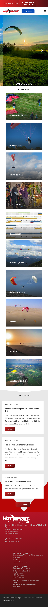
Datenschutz (6, 601)
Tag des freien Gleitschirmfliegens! (19, 445)
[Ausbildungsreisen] (24, 253)
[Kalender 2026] (24, 225)
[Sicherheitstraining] (24, 283)
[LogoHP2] (11, 11)
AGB (12, 601)
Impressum (38, 598)
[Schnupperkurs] (24, 136)
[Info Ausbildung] (24, 166)
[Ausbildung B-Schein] (24, 372)
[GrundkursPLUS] (24, 106)
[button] (45, 11)
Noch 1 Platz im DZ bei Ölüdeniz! (18, 482)
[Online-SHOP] (24, 195)
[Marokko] (24, 342)
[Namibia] (24, 313)
